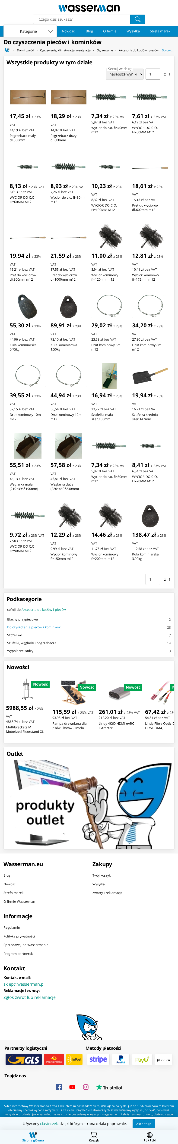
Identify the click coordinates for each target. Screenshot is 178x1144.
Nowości (69, 31)
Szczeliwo (14, 635)
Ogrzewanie (105, 50)
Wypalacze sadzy (20, 651)
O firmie (109, 31)
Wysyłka (133, 31)
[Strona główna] (7, 50)
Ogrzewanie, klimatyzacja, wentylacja (65, 50)
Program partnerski (18, 953)
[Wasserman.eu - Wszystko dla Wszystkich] (89, 8)
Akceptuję (144, 1124)
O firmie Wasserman (19, 901)
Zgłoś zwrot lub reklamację (29, 997)
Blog (89, 31)
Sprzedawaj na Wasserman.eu (27, 945)
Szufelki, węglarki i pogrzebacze (31, 643)
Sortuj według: (119, 68)
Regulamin (11, 927)
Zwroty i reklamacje (107, 892)
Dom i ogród (25, 50)
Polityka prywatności (19, 936)
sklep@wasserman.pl (24, 984)
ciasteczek (49, 1123)
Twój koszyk (101, 875)
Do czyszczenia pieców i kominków (168, 50)
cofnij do (36, 609)
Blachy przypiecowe (22, 619)
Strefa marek (160, 31)
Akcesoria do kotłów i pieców (139, 50)
